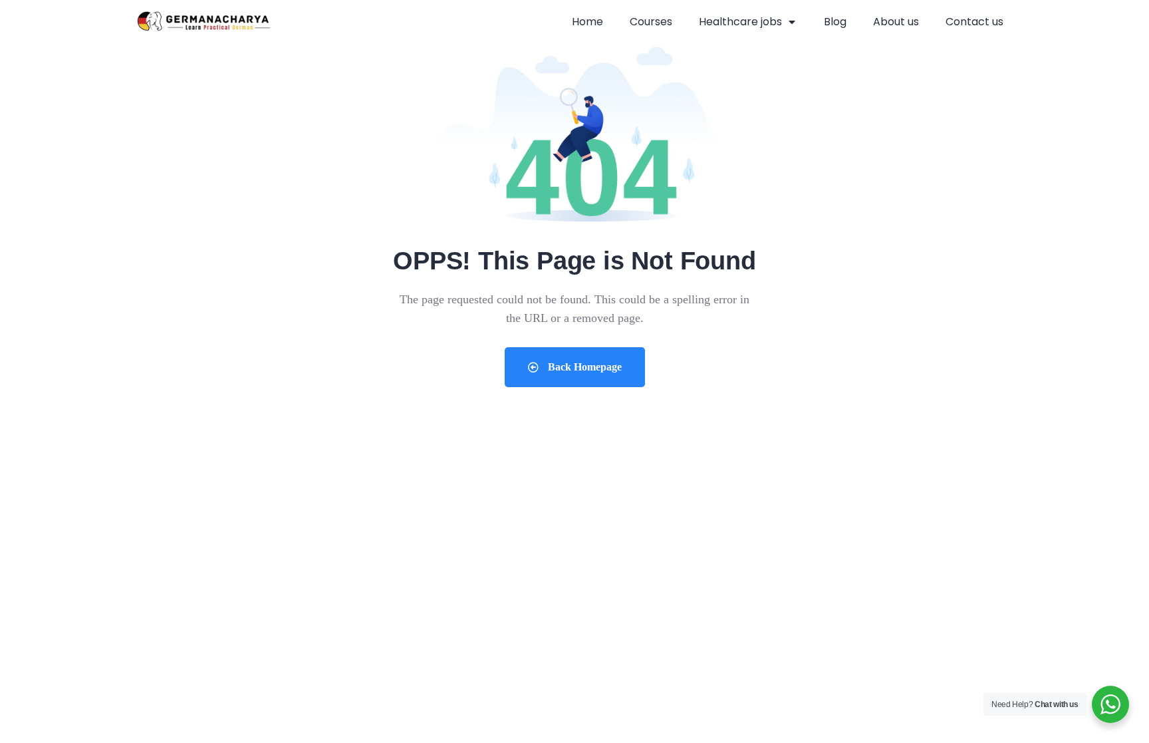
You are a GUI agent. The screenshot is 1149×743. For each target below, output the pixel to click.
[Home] (203, 22)
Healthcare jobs (740, 21)
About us (896, 21)
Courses (651, 21)
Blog (835, 21)
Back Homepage (583, 366)
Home (587, 21)
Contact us (974, 21)
